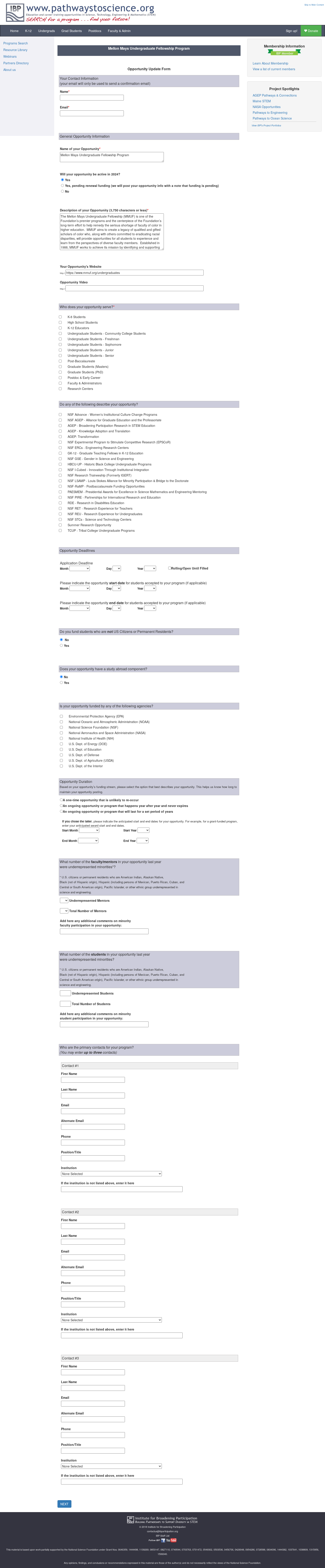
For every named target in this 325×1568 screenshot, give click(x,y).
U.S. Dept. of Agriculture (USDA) (91, 760)
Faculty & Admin (119, 30)
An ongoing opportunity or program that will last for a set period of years (118, 811)
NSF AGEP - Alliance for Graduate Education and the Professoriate (114, 420)
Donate (312, 30)
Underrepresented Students (93, 993)
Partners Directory (16, 63)
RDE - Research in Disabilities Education (96, 503)
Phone (66, 1136)
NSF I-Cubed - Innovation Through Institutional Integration (108, 469)
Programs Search (15, 43)
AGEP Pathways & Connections (275, 95)
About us (9, 69)
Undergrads (46, 30)
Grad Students (71, 30)
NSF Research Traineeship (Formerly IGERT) (100, 475)
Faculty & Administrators (85, 383)
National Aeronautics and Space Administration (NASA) (107, 733)
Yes (67, 180)
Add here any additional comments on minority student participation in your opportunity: (95, 1016)
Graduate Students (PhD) (85, 372)
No (67, 191)
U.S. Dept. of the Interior (86, 766)
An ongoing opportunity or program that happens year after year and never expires (125, 805)
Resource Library (15, 49)
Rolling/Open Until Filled (189, 568)
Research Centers (80, 388)
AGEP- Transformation (83, 436)
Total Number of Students (91, 1004)
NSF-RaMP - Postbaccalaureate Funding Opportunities (106, 486)
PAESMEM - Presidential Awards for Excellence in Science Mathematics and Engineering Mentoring (137, 492)
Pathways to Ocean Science (272, 118)
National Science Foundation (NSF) (93, 727)
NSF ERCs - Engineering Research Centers (98, 447)
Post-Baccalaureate (81, 361)
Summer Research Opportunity (89, 525)
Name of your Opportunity (80, 148)
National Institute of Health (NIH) (91, 738)
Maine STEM (262, 101)
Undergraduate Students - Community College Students (107, 333)
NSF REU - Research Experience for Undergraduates (105, 514)
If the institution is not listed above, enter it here (97, 1183)
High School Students (83, 322)
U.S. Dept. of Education (85, 749)
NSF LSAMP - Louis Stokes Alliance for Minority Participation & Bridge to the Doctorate (128, 480)
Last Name (69, 1089)
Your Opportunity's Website (80, 266)
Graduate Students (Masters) (88, 366)
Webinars (10, 56)
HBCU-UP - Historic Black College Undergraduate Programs (109, 464)
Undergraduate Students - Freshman (93, 339)
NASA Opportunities (267, 106)
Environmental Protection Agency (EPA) (96, 716)
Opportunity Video (74, 282)
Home (14, 30)
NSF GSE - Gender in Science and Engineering (101, 458)
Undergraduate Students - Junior (91, 350)
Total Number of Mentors (88, 911)
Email (64, 107)
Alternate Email (72, 1120)
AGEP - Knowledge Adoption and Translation (99, 431)
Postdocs (94, 30)
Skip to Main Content (314, 4)
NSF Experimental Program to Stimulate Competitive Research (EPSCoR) (119, 442)
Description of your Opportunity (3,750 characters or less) (104, 210)
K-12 (28, 30)
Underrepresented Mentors (89, 900)
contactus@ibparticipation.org (162, 1531)
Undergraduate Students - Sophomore (94, 344)
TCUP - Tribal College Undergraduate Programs (101, 530)
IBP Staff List (162, 1535)
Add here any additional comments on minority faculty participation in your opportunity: (95, 923)
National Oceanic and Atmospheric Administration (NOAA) (109, 721)
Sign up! (291, 30)
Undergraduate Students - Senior (91, 355)
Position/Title (71, 1152)
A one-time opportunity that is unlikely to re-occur (101, 800)
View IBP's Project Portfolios (266, 125)
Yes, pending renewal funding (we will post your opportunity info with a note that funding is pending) (142, 185)
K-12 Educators (78, 328)
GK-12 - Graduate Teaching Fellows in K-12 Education (105, 453)
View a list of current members (274, 69)
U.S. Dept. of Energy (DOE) (88, 744)
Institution (69, 1168)
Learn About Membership (270, 63)
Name (64, 91)
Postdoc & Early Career (84, 377)
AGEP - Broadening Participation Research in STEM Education (111, 425)
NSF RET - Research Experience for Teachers (100, 508)
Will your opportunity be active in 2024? (90, 174)
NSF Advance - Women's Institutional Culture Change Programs (112, 414)
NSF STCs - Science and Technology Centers (99, 519)
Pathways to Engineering (270, 112)
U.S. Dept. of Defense (84, 755)
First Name (69, 1073)
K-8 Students (77, 317)
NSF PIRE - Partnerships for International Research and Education (114, 497)
